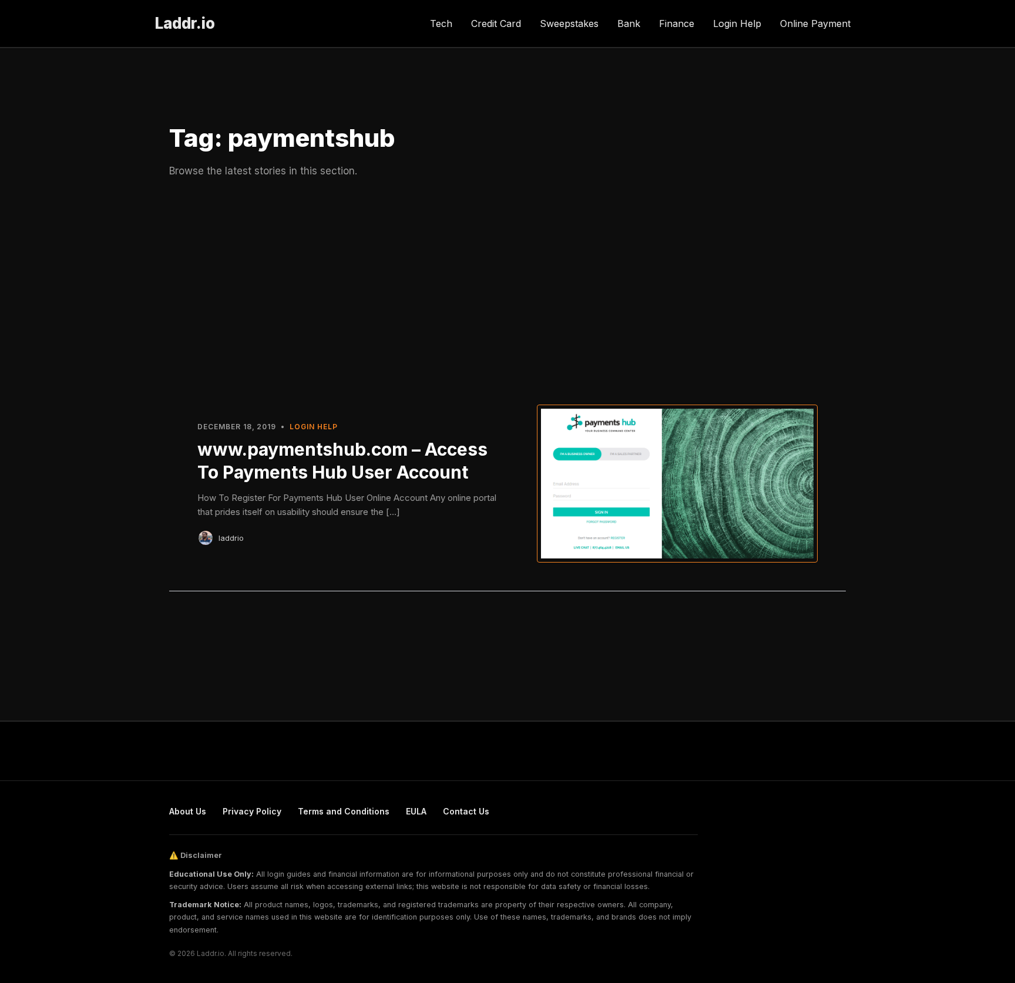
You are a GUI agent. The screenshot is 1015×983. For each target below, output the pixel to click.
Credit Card (496, 23)
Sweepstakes (569, 23)
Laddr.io (185, 23)
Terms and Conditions (343, 811)
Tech (441, 23)
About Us (187, 811)
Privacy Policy (252, 811)
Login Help (737, 23)
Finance (676, 23)
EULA (416, 811)
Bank (628, 23)
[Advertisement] (507, 289)
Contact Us (466, 811)
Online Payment (815, 23)
